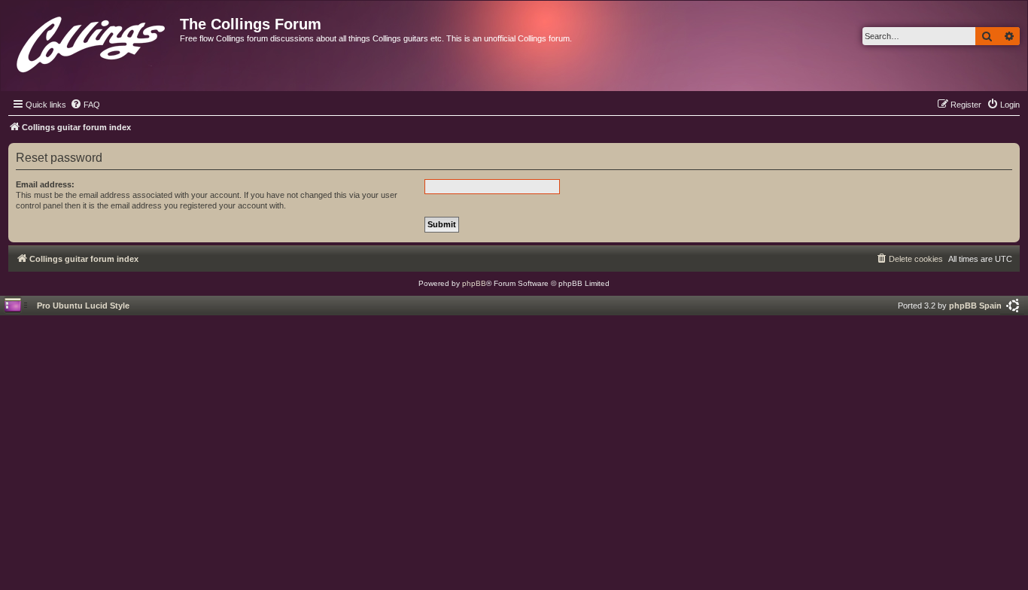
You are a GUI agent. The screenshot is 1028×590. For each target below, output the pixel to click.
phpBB (474, 283)
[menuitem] (85, 105)
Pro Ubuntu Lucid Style (83, 305)
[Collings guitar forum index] (92, 41)
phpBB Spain (975, 305)
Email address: (45, 184)
